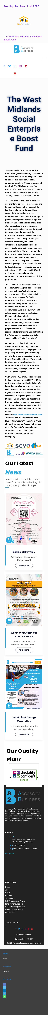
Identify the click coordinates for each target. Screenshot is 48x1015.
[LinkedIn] (15, 66)
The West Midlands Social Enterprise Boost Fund (23, 38)
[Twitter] (9, 66)
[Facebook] (4, 66)
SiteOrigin (22, 1010)
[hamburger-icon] (44, 58)
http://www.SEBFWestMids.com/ (28, 414)
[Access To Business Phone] (4, 996)
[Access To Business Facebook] (4, 984)
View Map (8, 853)
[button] (10, 777)
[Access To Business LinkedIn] (4, 990)
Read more (24, 565)
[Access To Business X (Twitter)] (4, 987)
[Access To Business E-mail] (4, 993)
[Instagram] (20, 66)
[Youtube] (15, 73)
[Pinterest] (26, 66)
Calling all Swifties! (24, 552)
